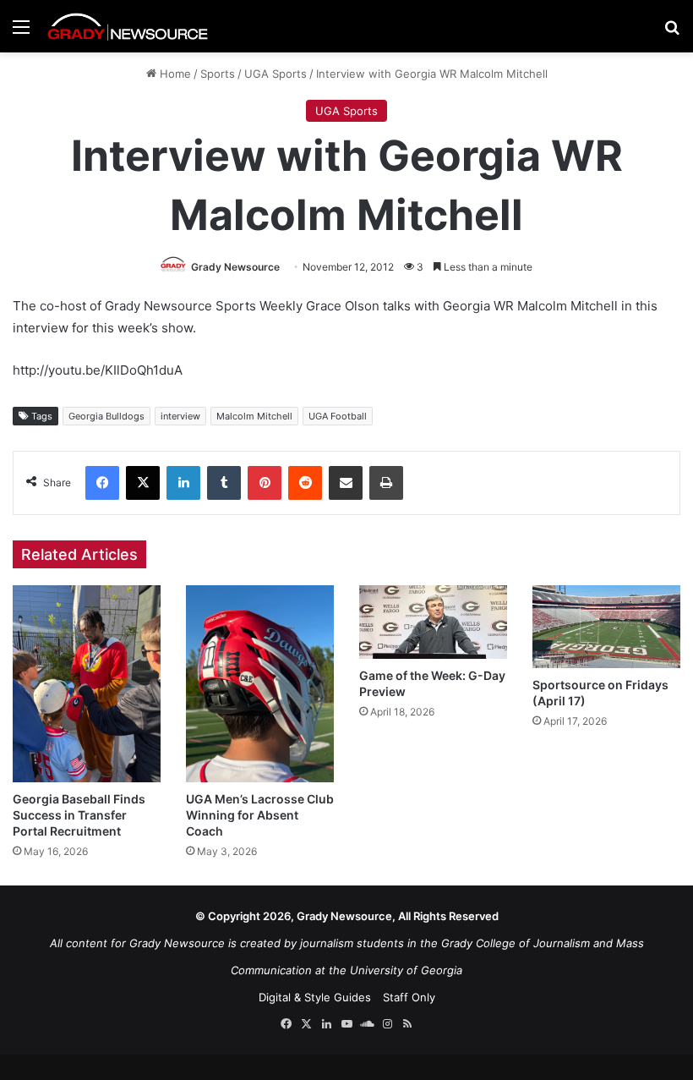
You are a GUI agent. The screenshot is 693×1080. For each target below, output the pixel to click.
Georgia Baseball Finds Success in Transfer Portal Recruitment (79, 815)
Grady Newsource (235, 266)
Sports (217, 73)
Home (173, 73)
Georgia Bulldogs (106, 416)
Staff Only (409, 997)
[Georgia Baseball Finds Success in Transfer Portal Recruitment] (87, 683)
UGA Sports (275, 73)
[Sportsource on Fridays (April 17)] (606, 626)
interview (180, 416)
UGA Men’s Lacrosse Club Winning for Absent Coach (260, 815)
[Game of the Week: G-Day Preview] (433, 622)
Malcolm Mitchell (254, 416)
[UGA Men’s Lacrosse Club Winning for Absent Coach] (260, 683)
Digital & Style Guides (315, 997)
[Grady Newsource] (127, 26)
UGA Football (337, 416)
